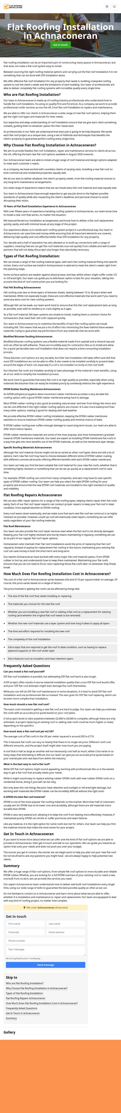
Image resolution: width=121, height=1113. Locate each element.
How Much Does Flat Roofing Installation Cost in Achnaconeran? (42, 1003)
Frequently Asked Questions (21, 1008)
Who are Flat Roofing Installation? (25, 983)
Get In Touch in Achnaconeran (23, 1013)
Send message (45, 964)
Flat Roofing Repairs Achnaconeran (25, 998)
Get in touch (60, 44)
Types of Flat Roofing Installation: (24, 993)
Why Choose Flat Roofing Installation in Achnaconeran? (36, 988)
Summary (11, 1018)
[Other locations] (107, 7)
